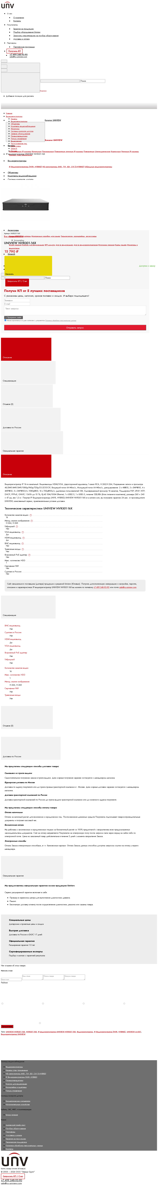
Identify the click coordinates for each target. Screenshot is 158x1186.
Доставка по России (12, 427)
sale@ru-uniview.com (18, 56)
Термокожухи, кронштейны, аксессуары (79, 236)
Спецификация (10, 380)
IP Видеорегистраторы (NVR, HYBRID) (21, 1077)
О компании (18, 17)
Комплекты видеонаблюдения (23, 126)
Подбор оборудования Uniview (26, 32)
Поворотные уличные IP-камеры (68, 151)
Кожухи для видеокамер (33, 245)
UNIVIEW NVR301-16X (15, 1031)
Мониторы (15, 128)
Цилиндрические (102, 151)
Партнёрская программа (24, 46)
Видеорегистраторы (19, 121)
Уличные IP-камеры (130, 151)
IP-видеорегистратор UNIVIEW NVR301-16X (57, 1031)
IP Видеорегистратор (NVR (105, 1031)
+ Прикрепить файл (13, 317)
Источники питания (106, 245)
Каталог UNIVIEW (53, 120)
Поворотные (89, 151)
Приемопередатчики (19, 136)
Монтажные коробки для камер (45, 236)
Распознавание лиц (19, 143)
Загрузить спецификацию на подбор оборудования (36, 35)
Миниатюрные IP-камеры (20, 151)
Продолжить (7, 1026)
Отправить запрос (75, 327)
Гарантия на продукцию (23, 28)
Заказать (9, 274)
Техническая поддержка (16, 1142)
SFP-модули (50, 245)
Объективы (15, 123)
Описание (7, 357)
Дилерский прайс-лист (15, 1125)
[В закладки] (57, 178)
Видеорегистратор (85, 1031)
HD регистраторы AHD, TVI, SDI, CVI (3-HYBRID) (26, 1073)
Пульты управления (19, 138)
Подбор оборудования (16, 1128)
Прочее (14, 151)
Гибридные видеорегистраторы (98, 166)
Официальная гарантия (13, 450)
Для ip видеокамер (64, 245)
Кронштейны (19, 240)
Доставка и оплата (21, 39)
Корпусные (116, 151)
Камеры (14, 119)
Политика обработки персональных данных (60, 320)
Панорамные (48, 151)
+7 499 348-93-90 (19, 54)
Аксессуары (13, 230)
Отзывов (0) (8, 404)
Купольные (36, 151)
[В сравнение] (20, 178)
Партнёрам (10, 1131)
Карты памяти (121, 245)
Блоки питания (15, 245)
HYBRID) (122, 1031)
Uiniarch (11, 254)
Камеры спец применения (17, 1070)
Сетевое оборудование (20, 133)
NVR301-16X (31, 1031)
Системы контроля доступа (22, 131)
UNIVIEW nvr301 (134, 1031)
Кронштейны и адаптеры (16, 1087)
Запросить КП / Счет (13, 1176)
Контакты (17, 21)
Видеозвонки (16, 141)
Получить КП (14, 51)
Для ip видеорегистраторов (86, 245)
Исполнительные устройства (18, 1104)
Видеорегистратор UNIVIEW (13, 1034)
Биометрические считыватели (18, 1101)
